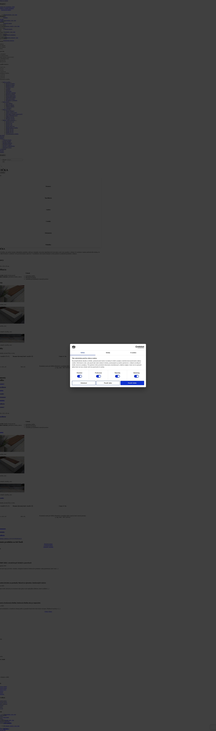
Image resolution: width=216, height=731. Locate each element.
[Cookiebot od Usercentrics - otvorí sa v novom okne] (136, 347)
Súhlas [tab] (83, 352)
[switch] (98, 376)
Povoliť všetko (132, 383)
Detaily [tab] (108, 352)
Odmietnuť (84, 383)
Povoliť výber (108, 383)
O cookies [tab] (133, 352)
